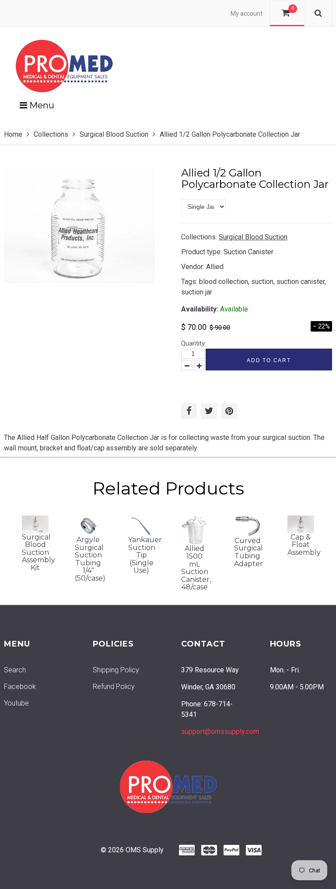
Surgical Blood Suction (114, 134)
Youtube (16, 703)
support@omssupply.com (220, 731)
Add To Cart (269, 360)
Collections (51, 134)
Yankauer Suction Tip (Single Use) (145, 555)
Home (13, 134)
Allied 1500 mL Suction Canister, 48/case (196, 567)
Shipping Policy (116, 670)
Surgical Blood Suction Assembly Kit (38, 552)
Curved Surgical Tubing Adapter (248, 552)
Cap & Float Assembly (304, 545)
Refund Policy (114, 686)
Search (15, 670)
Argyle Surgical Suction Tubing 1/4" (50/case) (90, 559)
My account (246, 13)
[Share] (189, 411)
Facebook (20, 686)
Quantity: (193, 343)
